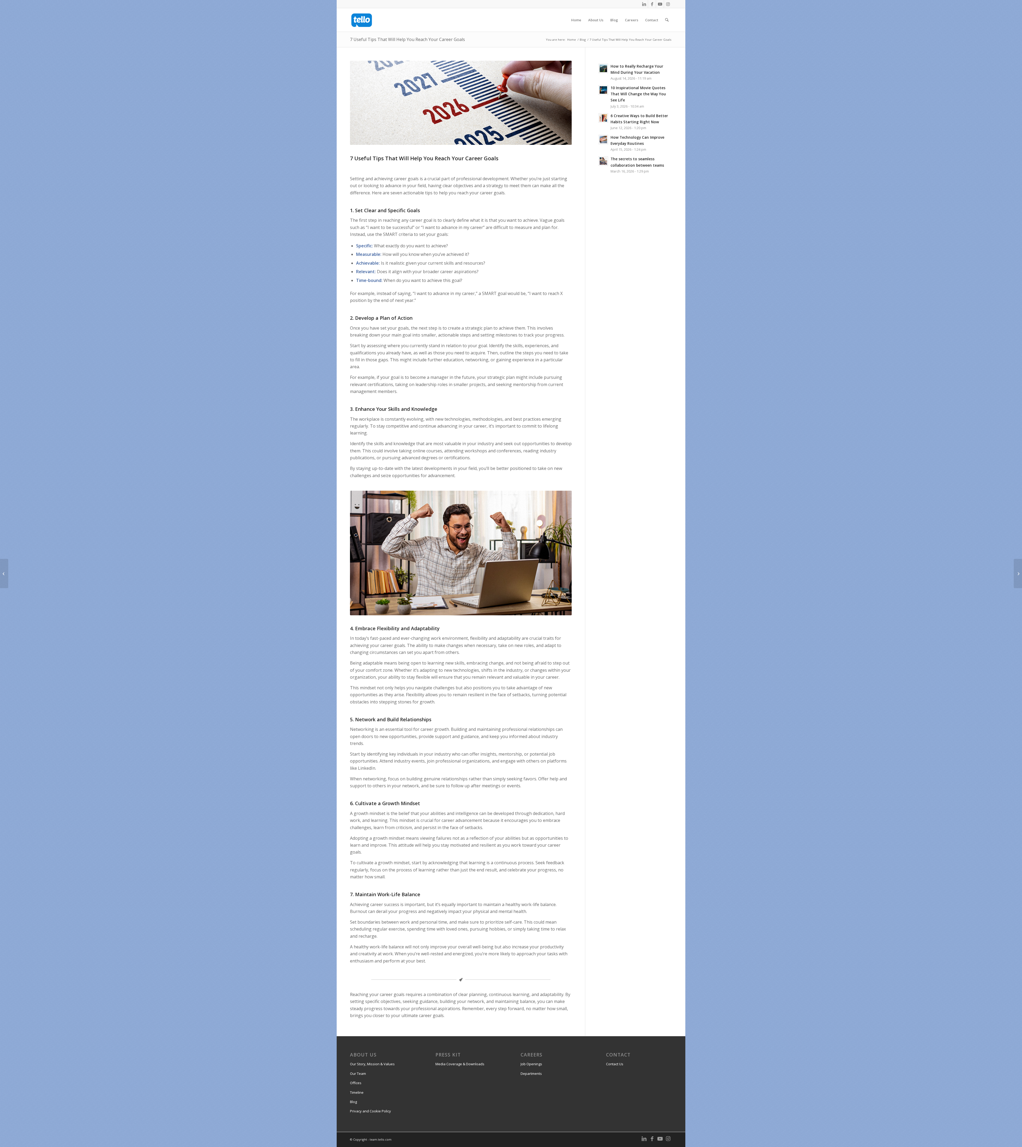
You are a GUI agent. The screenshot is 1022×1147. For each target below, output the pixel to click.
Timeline (357, 1092)
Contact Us (614, 1064)
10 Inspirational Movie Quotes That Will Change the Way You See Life (638, 94)
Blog (353, 1101)
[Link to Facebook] (652, 4)
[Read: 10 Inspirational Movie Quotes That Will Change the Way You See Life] (603, 90)
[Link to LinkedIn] (644, 4)
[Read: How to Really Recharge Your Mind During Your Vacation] (603, 68)
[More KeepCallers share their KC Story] (4, 573)
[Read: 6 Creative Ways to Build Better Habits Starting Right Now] (603, 118)
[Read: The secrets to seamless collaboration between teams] (603, 161)
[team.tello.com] (361, 20)
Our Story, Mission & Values (372, 1064)
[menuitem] (576, 20)
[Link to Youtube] (660, 4)
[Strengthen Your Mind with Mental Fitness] (1018, 573)
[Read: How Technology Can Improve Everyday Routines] (603, 139)
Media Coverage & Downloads (459, 1064)
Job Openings (531, 1064)
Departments (531, 1073)
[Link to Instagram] (668, 4)
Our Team (358, 1073)
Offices (355, 1082)
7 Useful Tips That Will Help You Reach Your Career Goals (407, 39)
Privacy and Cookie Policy (370, 1111)
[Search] (667, 20)
